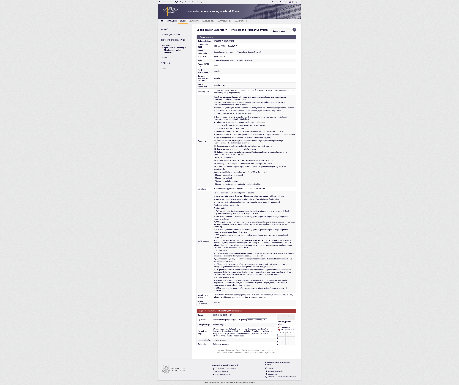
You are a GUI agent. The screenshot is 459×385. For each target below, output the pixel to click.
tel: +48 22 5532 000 (222, 372)
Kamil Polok (257, 334)
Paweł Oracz (257, 331)
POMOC (164, 68)
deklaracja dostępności (275, 371)
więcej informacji (255, 320)
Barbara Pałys (218, 325)
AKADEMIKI (165, 63)
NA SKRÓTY (165, 29)
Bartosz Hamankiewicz (238, 329)
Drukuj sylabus (279, 31)
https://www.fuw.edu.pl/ (223, 374)
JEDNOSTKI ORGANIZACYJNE (173, 40)
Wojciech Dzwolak (220, 329)
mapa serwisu (272, 374)
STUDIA (164, 58)
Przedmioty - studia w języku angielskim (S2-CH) (233, 60)
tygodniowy (285, 327)
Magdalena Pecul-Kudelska (240, 334)
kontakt (270, 368)
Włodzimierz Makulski (242, 331)
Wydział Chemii (220, 57)
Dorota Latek (227, 331)
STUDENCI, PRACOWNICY (171, 35)
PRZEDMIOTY (166, 45)
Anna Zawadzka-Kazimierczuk (233, 336)
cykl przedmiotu (287, 330)
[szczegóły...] (288, 317)
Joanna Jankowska (255, 329)
